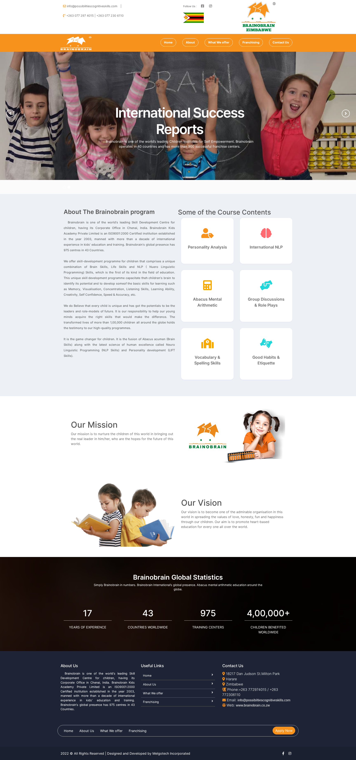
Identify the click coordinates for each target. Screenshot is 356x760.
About (190, 42)
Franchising (250, 42)
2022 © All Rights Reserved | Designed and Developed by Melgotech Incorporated (125, 753)
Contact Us (281, 42)
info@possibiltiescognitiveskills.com (264, 700)
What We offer (218, 42)
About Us (149, 684)
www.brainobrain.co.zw (253, 705)
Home (168, 42)
